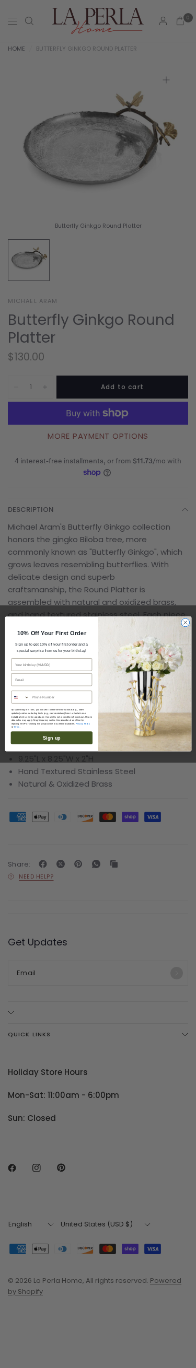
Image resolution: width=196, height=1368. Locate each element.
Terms (16, 727)
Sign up (51, 737)
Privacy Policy (83, 723)
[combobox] (20, 697)
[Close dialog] (185, 622)
